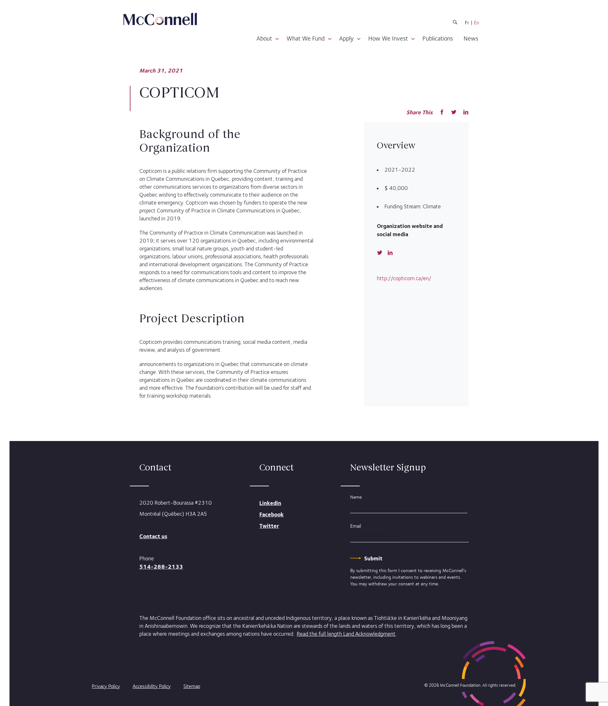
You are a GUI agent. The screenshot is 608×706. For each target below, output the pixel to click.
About (264, 38)
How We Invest (388, 38)
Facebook (271, 514)
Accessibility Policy (152, 686)
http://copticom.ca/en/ (404, 278)
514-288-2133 (161, 566)
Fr (467, 23)
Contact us (153, 536)
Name (356, 497)
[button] (277, 39)
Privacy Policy (106, 686)
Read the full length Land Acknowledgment (346, 634)
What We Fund (306, 38)
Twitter (269, 525)
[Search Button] (455, 23)
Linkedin (270, 503)
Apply (346, 38)
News (471, 38)
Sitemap (191, 686)
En (476, 23)
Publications (437, 38)
